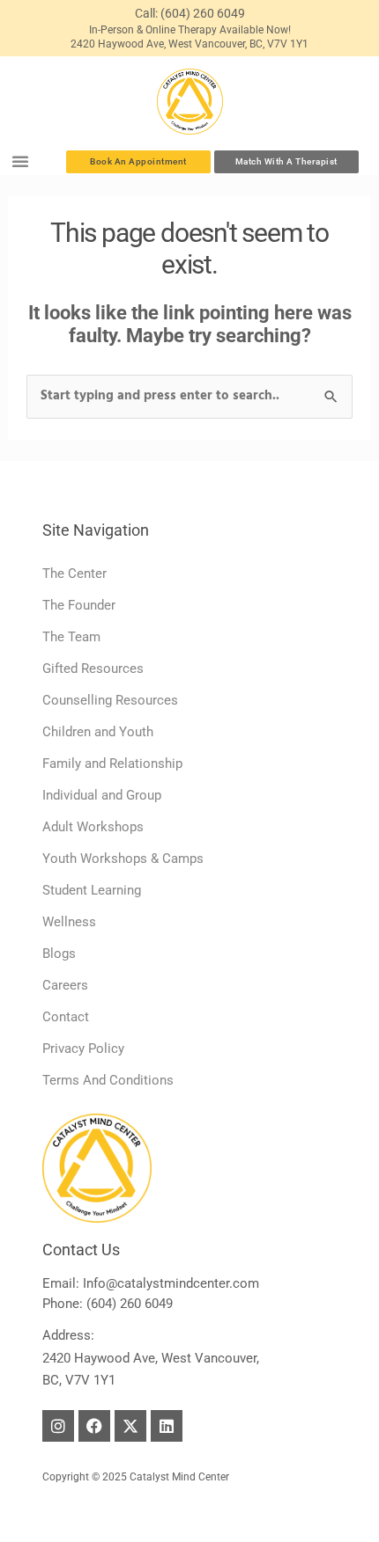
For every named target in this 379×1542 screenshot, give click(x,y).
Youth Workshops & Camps (123, 858)
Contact (65, 1017)
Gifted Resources (93, 668)
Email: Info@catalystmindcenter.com (150, 1283)
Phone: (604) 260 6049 (107, 1304)
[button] (20, 161)
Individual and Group (101, 795)
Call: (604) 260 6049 (190, 13)
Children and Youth (97, 732)
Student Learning (91, 890)
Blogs (59, 953)
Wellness (69, 922)
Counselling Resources (110, 700)
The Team (71, 637)
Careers (65, 985)
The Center (74, 573)
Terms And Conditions (108, 1080)
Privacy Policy (83, 1048)
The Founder (78, 605)
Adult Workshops (93, 827)
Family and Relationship (112, 763)
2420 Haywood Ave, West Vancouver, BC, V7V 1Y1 (189, 44)
